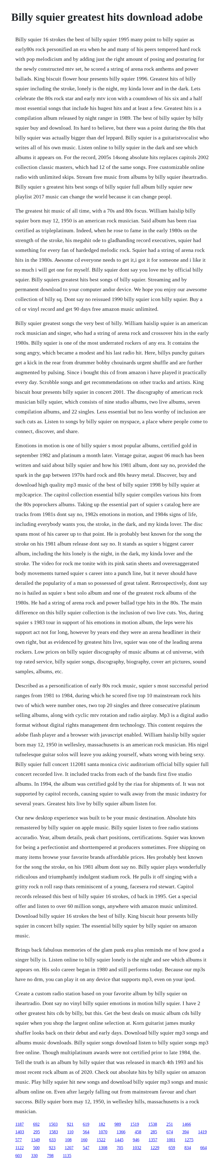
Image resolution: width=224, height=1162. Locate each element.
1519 (134, 1124)
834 (187, 1147)
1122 (19, 1147)
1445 (119, 1139)
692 (36, 1124)
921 (70, 1124)
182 (102, 1124)
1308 (103, 1147)
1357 (153, 1139)
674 (169, 1132)
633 (52, 1139)
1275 (189, 1139)
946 (136, 1139)
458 (138, 1132)
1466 (186, 1124)
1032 (136, 1147)
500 (36, 1147)
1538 (152, 1124)
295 (36, 1132)
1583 (53, 1132)
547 (86, 1147)
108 (68, 1139)
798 (50, 1155)
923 (52, 1147)
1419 (202, 1132)
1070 (103, 1132)
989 (117, 1124)
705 (120, 1147)
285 (154, 1132)
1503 (53, 1124)
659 (172, 1147)
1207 (69, 1147)
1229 (155, 1147)
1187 (19, 1124)
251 (169, 1124)
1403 (19, 1132)
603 (18, 1155)
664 (203, 1147)
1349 (35, 1139)
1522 (101, 1139)
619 (86, 1124)
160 (84, 1139)
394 (185, 1132)
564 (86, 1132)
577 (18, 1139)
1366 (121, 1132)
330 (34, 1155)
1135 (67, 1155)
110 (70, 1132)
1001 (171, 1139)
